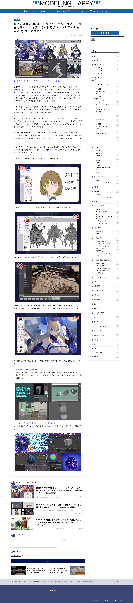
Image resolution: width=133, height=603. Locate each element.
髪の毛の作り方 (107, 241)
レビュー (106, 348)
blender (96, 77)
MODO (107, 160)
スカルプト (107, 112)
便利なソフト (106, 308)
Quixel (107, 214)
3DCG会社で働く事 (107, 270)
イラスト (17, 19)
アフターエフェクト (106, 277)
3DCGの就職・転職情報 (106, 260)
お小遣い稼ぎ (107, 263)
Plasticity (107, 151)
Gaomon (107, 352)
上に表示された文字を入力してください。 (26, 555)
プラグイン (107, 136)
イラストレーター (107, 211)
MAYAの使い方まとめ (66, 11)
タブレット (106, 60)
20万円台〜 (107, 70)
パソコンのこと (106, 65)
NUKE (107, 172)
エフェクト (107, 94)
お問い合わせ (30, 11)
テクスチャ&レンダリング (107, 126)
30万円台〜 (107, 73)
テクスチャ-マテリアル (107, 197)
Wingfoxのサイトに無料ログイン (42, 150)
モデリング (107, 86)
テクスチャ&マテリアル (107, 91)
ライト (107, 82)
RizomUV (107, 153)
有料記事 (106, 286)
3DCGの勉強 (107, 266)
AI (106, 56)
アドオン (99, 96)
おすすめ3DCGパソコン (100, 11)
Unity (107, 180)
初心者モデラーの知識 (107, 243)
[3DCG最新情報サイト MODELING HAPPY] (66, 7)
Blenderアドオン (46, 11)
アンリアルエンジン (107, 182)
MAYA (106, 116)
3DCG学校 (107, 273)
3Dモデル (107, 195)
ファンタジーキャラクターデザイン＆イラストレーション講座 (37, 81)
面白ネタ (106, 317)
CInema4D (107, 155)
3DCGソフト (106, 147)
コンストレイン (107, 131)
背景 (107, 255)
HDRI (106, 201)
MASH (107, 143)
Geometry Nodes (107, 84)
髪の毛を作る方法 (107, 133)
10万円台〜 (107, 68)
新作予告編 (107, 231)
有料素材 (106, 187)
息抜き (106, 340)
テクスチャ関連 (106, 205)
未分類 (106, 356)
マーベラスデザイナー (107, 167)
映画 (106, 344)
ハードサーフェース (107, 246)
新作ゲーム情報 (106, 335)
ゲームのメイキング (106, 326)
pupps (16, 90)
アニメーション (107, 100)
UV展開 (107, 89)
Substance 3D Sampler (107, 216)
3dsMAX (107, 158)
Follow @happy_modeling (100, 29)
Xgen (107, 140)
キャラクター (107, 248)
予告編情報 (106, 228)
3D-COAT (107, 163)
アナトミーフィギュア (107, 253)
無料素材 (82, 11)
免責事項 (55, 590)
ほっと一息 (106, 331)
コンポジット (107, 102)
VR (106, 282)
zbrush (107, 165)
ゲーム (107, 233)
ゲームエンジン (106, 177)
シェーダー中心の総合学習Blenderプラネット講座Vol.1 (34, 423)
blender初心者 (107, 109)
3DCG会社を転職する (107, 268)
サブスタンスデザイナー (107, 223)
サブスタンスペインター (107, 221)
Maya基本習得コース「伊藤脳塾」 (26, 369)
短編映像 (106, 299)
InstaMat (107, 209)
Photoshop (107, 218)
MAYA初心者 (107, 119)
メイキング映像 (106, 313)
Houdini (107, 170)
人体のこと (107, 251)
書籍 (106, 304)
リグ (107, 107)
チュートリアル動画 (107, 105)
